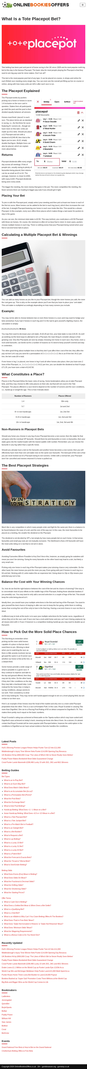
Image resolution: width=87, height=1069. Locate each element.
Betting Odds (7, 870)
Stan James (6, 1022)
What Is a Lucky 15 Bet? (13, 843)
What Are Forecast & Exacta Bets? (18, 857)
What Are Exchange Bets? (14, 802)
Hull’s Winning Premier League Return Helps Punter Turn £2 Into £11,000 (31, 748)
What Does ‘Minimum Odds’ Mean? (18, 928)
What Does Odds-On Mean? (15, 878)
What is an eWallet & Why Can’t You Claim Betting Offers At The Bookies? (33, 916)
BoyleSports (7, 1007)
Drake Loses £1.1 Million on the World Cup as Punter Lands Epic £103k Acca (33, 967)
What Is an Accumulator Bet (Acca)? (18, 791)
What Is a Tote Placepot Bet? (15, 817)
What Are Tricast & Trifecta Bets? (17, 861)
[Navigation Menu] (82, 5)
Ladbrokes (6, 996)
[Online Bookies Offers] (39, 5)
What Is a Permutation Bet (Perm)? (18, 795)
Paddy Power (7, 1015)
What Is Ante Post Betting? (14, 806)
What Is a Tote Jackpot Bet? (15, 821)
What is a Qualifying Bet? (14, 909)
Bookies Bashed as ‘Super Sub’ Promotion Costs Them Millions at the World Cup (34, 978)
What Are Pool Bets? (12, 799)
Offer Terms (6, 898)
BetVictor (5, 1033)
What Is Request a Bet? (13, 835)
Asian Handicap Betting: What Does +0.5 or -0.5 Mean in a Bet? (29, 813)
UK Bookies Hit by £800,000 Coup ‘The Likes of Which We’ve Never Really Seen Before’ (37, 755)
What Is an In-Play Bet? (13, 780)
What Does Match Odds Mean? (16, 788)
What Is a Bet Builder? (13, 832)
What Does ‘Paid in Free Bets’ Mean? (19, 920)
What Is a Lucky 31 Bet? (13, 846)
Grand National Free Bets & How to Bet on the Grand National (26, 1047)
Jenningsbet (7, 1000)
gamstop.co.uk (63, 1067)
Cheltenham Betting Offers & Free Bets (17, 1051)
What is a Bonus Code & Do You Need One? (22, 935)
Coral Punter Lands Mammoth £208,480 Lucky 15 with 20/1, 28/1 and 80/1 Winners (35, 762)
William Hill (6, 1018)
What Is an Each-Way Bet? (14, 784)
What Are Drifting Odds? (13, 885)
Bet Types (6, 776)
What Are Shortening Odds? (15, 889)
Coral (4, 1029)
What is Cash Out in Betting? (15, 902)
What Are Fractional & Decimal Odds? (19, 881)
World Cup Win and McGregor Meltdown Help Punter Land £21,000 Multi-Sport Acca (35, 971)
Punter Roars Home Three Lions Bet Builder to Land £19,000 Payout (29, 975)
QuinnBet (5, 1004)
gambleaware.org (49, 1067)
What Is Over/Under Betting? (15, 865)
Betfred (4, 1026)
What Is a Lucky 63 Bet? (13, 850)
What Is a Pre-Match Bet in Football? (18, 824)
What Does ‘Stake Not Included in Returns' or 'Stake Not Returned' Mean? (33, 924)
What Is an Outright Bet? (13, 828)
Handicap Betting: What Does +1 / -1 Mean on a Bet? (25, 810)
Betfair (4, 1011)
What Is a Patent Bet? (12, 854)
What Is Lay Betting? (12, 839)
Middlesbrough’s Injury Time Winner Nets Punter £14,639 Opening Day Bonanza (34, 751)
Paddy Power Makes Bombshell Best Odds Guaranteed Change (27, 759)
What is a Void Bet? (12, 913)
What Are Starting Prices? (14, 892)
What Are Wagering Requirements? (18, 931)
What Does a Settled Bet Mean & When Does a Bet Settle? (27, 905)
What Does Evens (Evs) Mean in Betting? (20, 874)
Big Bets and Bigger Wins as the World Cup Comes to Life (25, 982)
